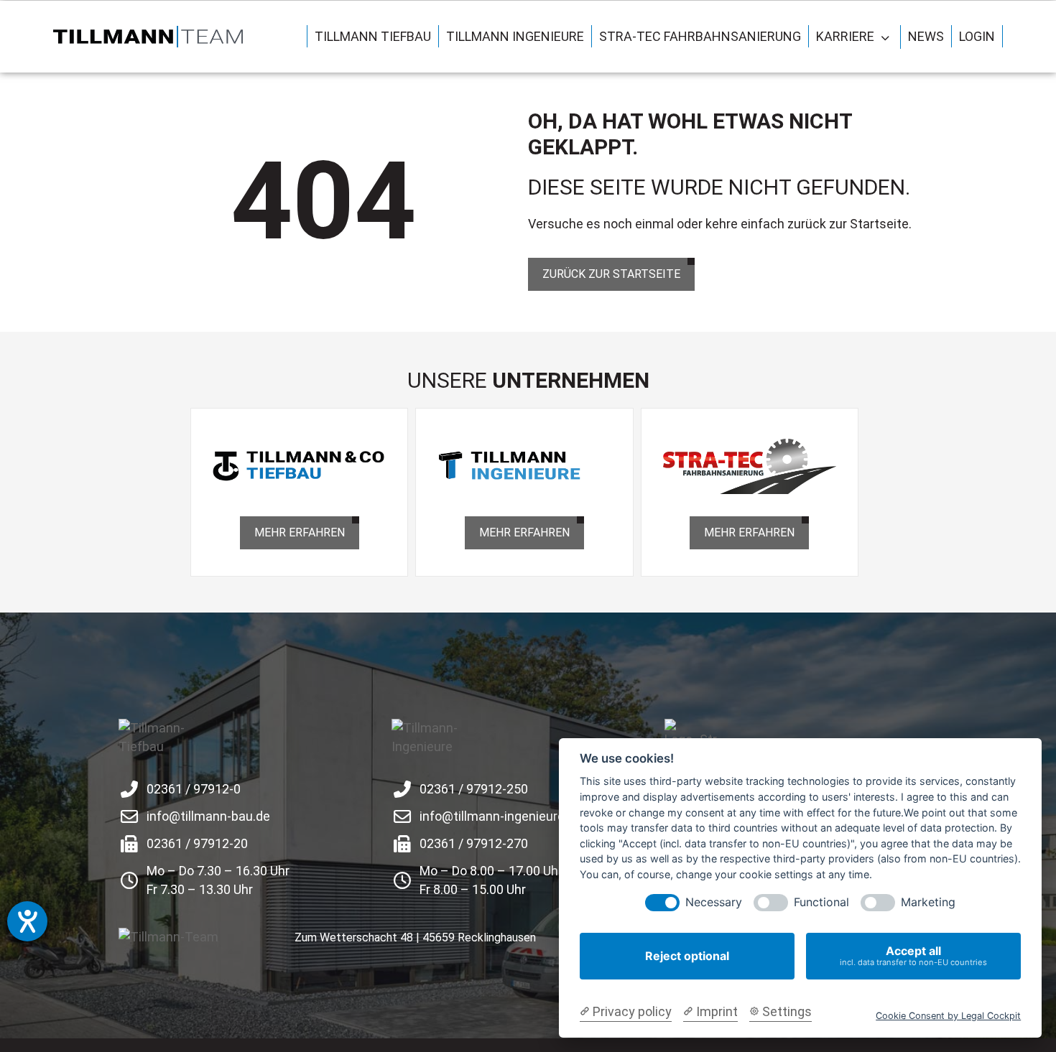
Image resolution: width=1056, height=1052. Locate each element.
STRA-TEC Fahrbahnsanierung (700, 36)
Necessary (713, 902)
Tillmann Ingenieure (515, 36)
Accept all (913, 955)
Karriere (845, 36)
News (926, 36)
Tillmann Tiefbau (373, 36)
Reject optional (687, 956)
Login (977, 36)
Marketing (928, 902)
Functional (821, 902)
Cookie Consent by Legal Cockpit (948, 1015)
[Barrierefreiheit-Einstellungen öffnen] (27, 921)
